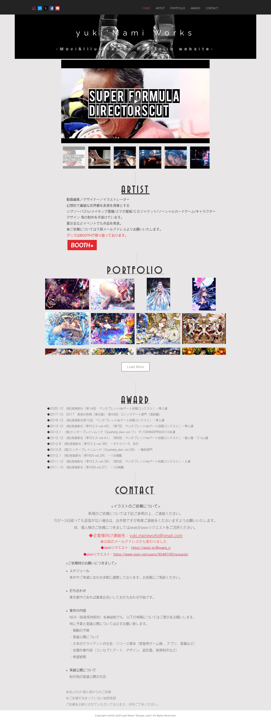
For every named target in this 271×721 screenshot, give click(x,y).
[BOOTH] (57, 8)
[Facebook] (52, 8)
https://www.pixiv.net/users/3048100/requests (150, 554)
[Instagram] (34, 8)
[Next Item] (203, 101)
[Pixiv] (40, 8)
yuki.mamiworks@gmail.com (155, 535)
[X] (46, 8)
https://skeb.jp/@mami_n (151, 547)
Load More (135, 366)
